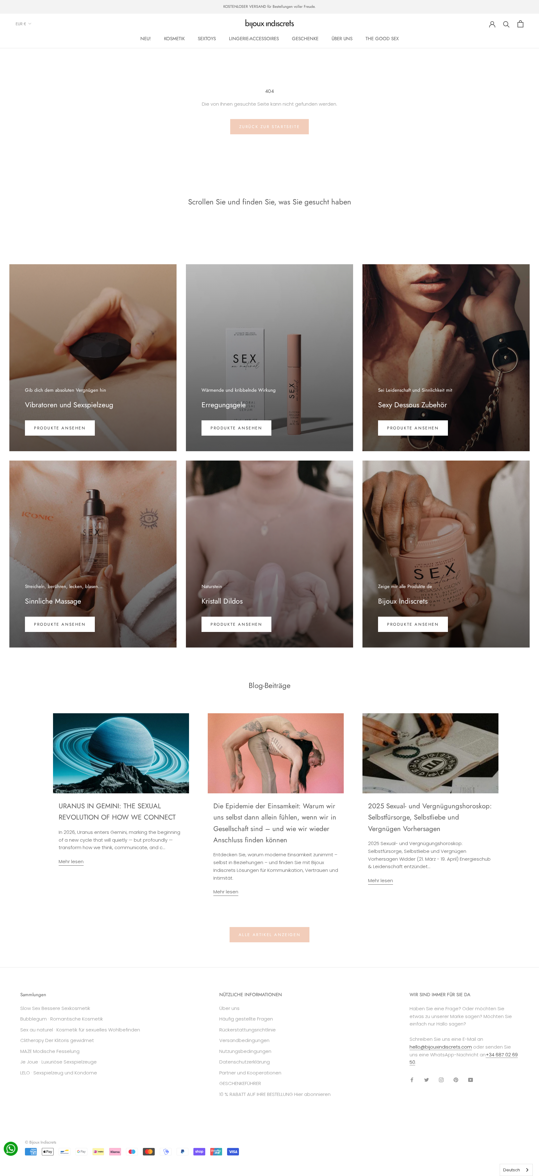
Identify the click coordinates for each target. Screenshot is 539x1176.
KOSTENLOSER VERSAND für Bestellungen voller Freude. (269, 6)
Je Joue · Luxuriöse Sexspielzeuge (58, 1062)
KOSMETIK (174, 38)
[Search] (506, 24)
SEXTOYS (207, 38)
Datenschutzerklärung (244, 1062)
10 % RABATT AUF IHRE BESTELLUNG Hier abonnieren (275, 1094)
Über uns (229, 1008)
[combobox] (516, 1170)
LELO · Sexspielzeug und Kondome (58, 1072)
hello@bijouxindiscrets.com (441, 1047)
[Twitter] (426, 1079)
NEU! (145, 38)
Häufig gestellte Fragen (246, 1019)
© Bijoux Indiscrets (40, 1142)
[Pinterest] (456, 1079)
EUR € (21, 24)
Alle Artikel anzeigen (270, 935)
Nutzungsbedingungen (245, 1051)
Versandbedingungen (244, 1040)
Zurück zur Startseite (269, 127)
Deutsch (511, 1170)
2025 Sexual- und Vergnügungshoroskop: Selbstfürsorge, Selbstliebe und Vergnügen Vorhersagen (430, 817)
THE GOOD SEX (382, 38)
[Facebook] (412, 1079)
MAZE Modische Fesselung (50, 1051)
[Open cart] (520, 23)
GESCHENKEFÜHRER (240, 1083)
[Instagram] (441, 1079)
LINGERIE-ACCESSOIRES (254, 38)
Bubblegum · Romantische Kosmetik (61, 1019)
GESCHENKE (305, 38)
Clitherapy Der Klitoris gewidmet (57, 1040)
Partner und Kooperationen (250, 1072)
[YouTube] (470, 1079)
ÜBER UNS (342, 38)
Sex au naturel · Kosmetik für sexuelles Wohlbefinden (80, 1029)
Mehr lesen (71, 861)
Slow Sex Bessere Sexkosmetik (55, 1008)
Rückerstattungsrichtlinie (247, 1029)
